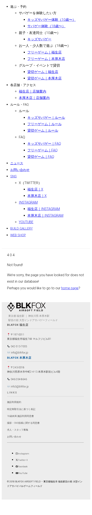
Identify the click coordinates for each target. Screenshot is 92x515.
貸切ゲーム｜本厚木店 (44, 78)
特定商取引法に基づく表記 (21, 409)
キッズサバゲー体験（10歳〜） (51, 20)
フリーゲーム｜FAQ (42, 150)
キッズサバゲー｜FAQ (44, 144)
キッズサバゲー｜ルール (46, 118)
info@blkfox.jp (19, 352)
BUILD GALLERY (21, 228)
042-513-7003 (18, 346)
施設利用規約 (14, 402)
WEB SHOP (18, 235)
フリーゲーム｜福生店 (44, 52)
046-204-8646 (18, 379)
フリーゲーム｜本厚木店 (46, 59)
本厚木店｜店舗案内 (34, 98)
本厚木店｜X (37, 196)
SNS (13, 176)
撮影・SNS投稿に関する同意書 (23, 423)
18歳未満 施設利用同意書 (20, 416)
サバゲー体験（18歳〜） (46, 26)
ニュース (16, 163)
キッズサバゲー (39, 39)
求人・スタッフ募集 (17, 429)
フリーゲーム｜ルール (44, 124)
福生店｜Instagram (43, 209)
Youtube (26, 222)
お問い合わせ (20, 170)
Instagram (28, 202)
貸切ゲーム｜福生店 (42, 72)
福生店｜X (35, 189)
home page (70, 288)
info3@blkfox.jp (19, 386)
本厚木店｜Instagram (45, 215)
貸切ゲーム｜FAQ (40, 157)
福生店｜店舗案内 (32, 91)
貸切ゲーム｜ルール (42, 130)
